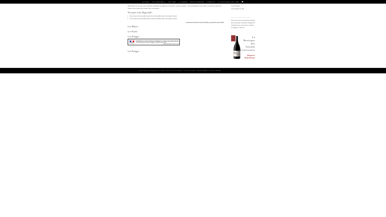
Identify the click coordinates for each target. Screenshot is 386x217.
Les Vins (172, 2)
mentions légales (202, 70)
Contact (210, 2)
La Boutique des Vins (228, 2)
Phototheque (197, 2)
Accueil (146, 2)
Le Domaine (157, 2)
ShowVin (218, 70)
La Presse (182, 2)
